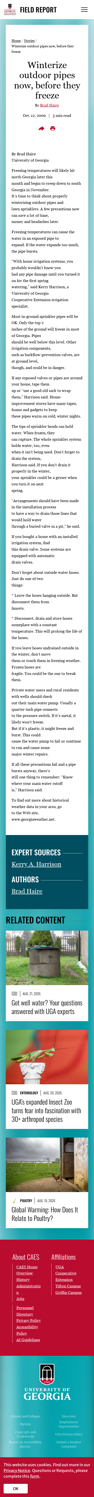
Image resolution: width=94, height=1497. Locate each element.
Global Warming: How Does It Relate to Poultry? (45, 1213)
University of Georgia (47, 1381)
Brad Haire (49, 105)
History (23, 1279)
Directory (69, 1416)
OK (16, 1488)
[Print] (52, 129)
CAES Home (27, 1267)
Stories (29, 40)
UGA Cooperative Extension (65, 1273)
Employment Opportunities (69, 1424)
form (34, 1476)
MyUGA (25, 1424)
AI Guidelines (28, 1340)
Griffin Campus (68, 1292)
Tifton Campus (68, 1286)
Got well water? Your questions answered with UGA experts (47, 1006)
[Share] (41, 129)
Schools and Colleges (25, 1416)
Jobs (20, 1298)
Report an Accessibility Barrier (25, 1444)
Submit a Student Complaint (68, 1444)
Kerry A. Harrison (36, 864)
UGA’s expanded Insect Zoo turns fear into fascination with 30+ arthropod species (46, 1110)
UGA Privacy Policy (68, 1434)
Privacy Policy (28, 1320)
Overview (24, 1273)
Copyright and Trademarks (25, 1434)
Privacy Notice (17, 1470)
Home (16, 40)
